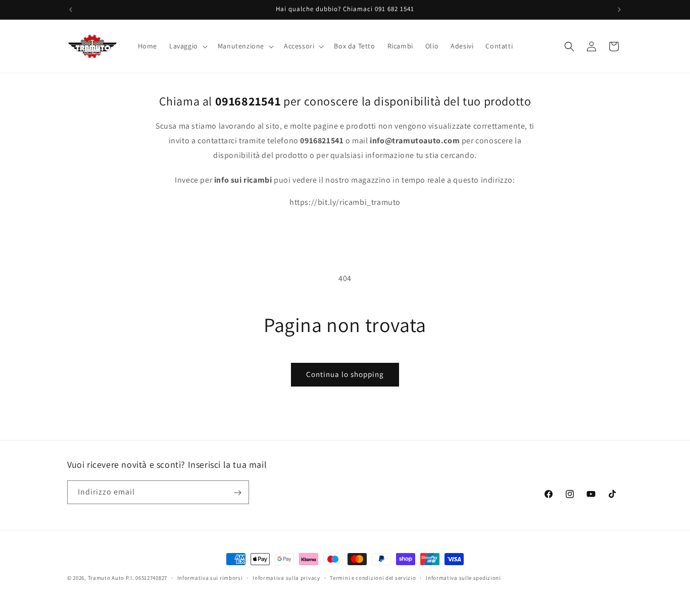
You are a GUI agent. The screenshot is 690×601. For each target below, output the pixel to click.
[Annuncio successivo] (619, 9)
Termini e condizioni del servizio (373, 577)
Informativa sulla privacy (286, 577)
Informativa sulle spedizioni (463, 577)
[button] (187, 46)
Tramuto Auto (106, 577)
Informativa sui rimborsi (210, 577)
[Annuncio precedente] (71, 9)
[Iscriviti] (237, 493)
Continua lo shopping (345, 374)
